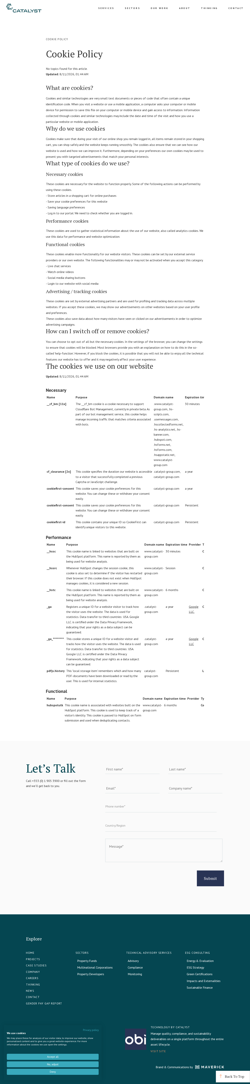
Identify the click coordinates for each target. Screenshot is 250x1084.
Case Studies (36, 965)
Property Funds (87, 961)
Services (106, 8)
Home (30, 953)
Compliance (135, 967)
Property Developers (90, 974)
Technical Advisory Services (149, 953)
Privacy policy (91, 1030)
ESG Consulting (197, 953)
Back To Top (234, 1076)
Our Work (160, 8)
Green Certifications (199, 974)
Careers (32, 978)
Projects (33, 959)
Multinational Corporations (95, 967)
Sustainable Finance (200, 987)
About (184, 8)
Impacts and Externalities (204, 981)
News (30, 991)
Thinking (209, 8)
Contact (236, 8)
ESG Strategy (195, 967)
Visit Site (158, 1051)
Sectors (132, 8)
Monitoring (135, 974)
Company (33, 972)
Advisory (133, 961)
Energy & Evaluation (200, 961)
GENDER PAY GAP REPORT (44, 1003)
